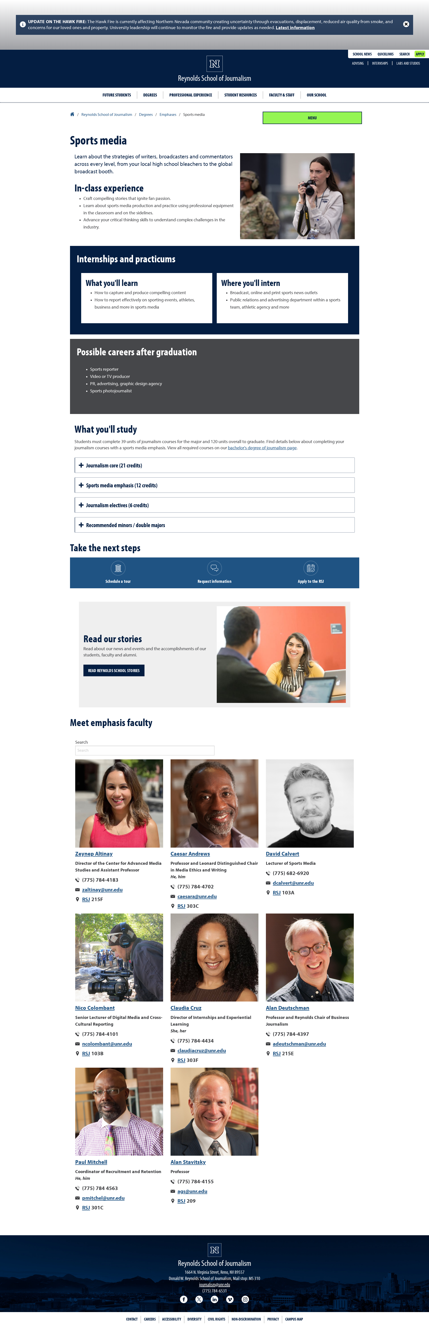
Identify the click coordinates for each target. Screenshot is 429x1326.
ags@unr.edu (192, 1191)
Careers (150, 1319)
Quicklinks (385, 53)
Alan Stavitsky (188, 1162)
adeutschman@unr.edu (299, 1044)
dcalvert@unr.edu (293, 883)
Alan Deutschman (287, 1008)
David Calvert (282, 854)
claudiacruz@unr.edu (202, 1050)
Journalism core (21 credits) (114, 465)
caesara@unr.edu (197, 896)
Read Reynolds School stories (114, 670)
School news (362, 53)
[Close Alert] (406, 24)
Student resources (240, 95)
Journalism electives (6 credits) (117, 505)
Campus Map (294, 1319)
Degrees (150, 95)
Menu (312, 118)
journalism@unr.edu (214, 1284)
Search (404, 53)
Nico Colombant (95, 1008)
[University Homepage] (72, 115)
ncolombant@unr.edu (107, 1044)
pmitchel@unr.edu (103, 1198)
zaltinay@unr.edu (102, 890)
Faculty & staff (281, 95)
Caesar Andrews (190, 854)
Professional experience (190, 95)
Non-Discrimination (246, 1319)
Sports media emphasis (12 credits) (121, 485)
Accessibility (171, 1319)
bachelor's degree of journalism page (262, 448)
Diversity (194, 1319)
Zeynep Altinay (94, 854)
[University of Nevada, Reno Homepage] (214, 1250)
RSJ (86, 899)
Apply (420, 53)
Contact (132, 1319)
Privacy (273, 1319)
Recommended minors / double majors (125, 525)
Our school (316, 95)
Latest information (295, 28)
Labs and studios (408, 63)
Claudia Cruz (186, 1008)
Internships (380, 63)
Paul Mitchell (91, 1162)
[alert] (214, 25)
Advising (358, 63)
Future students (117, 95)
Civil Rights (216, 1319)
